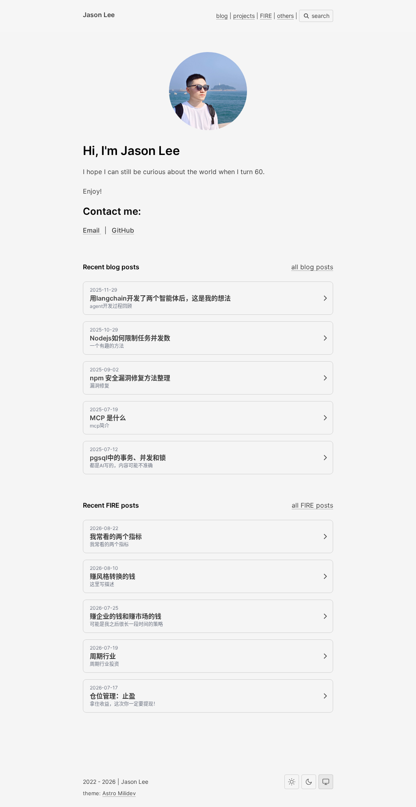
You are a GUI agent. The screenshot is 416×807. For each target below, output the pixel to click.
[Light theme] (291, 781)
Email (92, 230)
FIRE (266, 15)
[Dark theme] (308, 781)
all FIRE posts (312, 505)
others (285, 15)
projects (244, 15)
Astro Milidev (119, 793)
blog (222, 15)
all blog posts (312, 267)
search (319, 15)
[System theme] (325, 781)
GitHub (123, 230)
